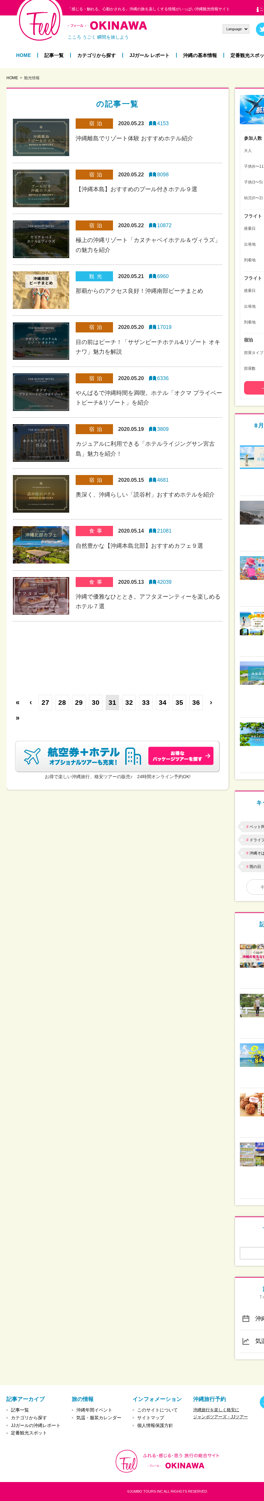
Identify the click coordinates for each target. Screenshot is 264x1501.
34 (162, 702)
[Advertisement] (117, 653)
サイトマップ (150, 1417)
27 (45, 702)
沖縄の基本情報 (200, 55)
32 (129, 702)
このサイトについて (157, 1409)
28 (62, 702)
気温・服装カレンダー (98, 1417)
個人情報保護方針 (155, 1425)
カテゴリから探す (96, 55)
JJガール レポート (149, 55)
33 (146, 702)
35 (179, 702)
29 (79, 702)
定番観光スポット (29, 1432)
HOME (23, 55)
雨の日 (255, 866)
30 (95, 702)
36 (196, 702)
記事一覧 (54, 55)
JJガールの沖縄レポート (36, 1425)
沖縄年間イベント (94, 1409)
